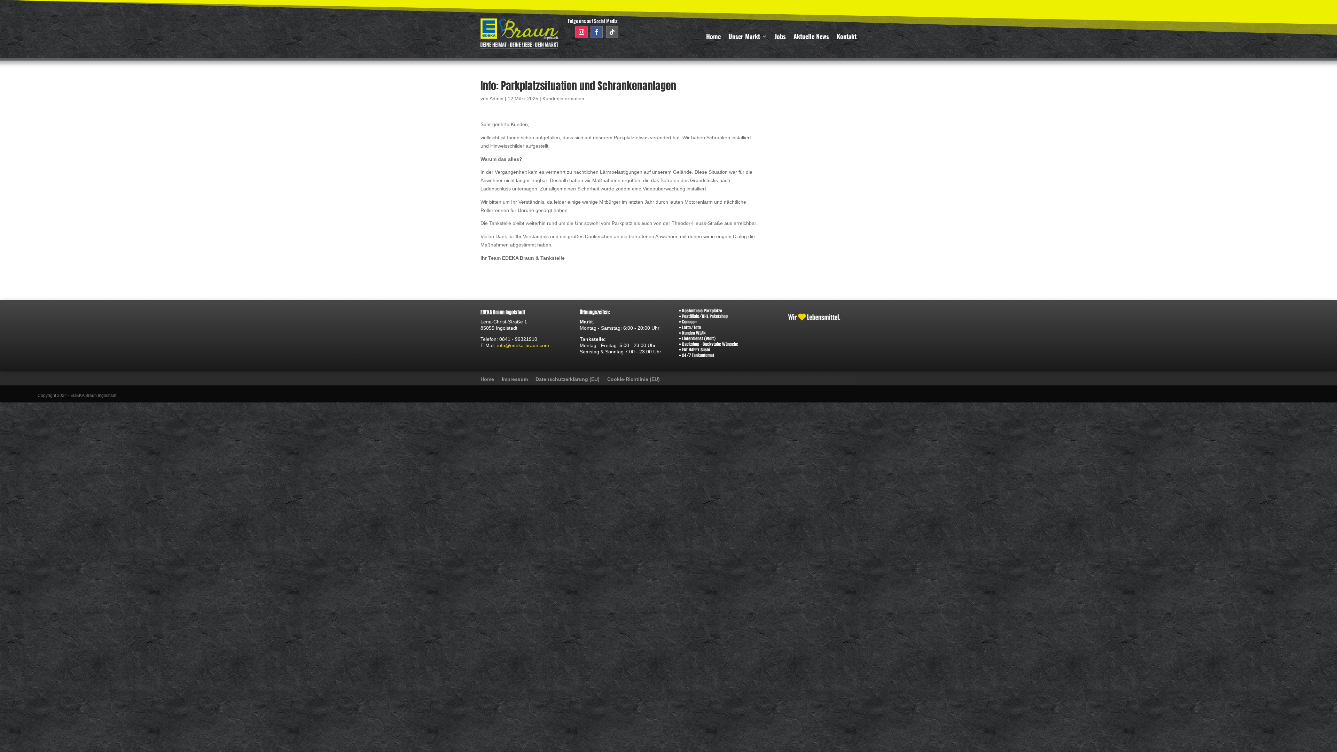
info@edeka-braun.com (523, 345)
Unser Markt (744, 37)
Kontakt (847, 37)
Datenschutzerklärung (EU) (567, 379)
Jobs (780, 37)
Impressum (515, 379)
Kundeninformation (563, 98)
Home (713, 37)
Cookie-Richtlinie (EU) (633, 379)
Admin (496, 98)
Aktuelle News (811, 37)
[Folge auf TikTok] (612, 32)
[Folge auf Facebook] (597, 32)
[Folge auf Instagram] (581, 32)
